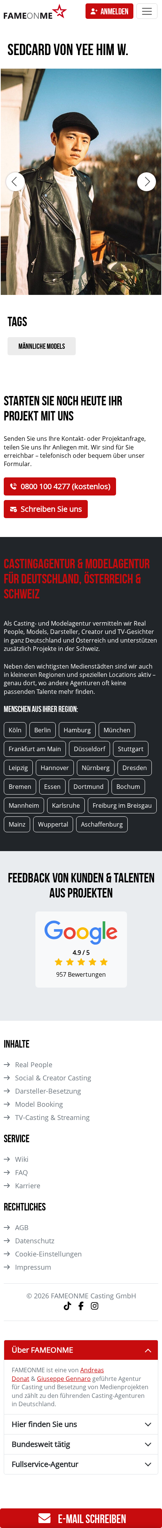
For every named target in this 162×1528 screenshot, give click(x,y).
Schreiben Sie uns (51, 509)
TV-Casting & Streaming (52, 1117)
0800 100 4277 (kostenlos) (65, 486)
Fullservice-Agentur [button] (45, 1464)
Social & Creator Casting (53, 1077)
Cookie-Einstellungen (48, 1253)
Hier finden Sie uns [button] (44, 1424)
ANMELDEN (114, 11)
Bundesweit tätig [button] (41, 1444)
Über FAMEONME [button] (42, 1350)
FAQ (21, 1172)
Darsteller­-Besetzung (48, 1090)
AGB (22, 1227)
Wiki (22, 1159)
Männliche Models (41, 346)
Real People (33, 1064)
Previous (15, 181)
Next (146, 181)
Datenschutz (34, 1240)
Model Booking (39, 1104)
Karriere (27, 1185)
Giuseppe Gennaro (64, 1379)
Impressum (33, 1267)
